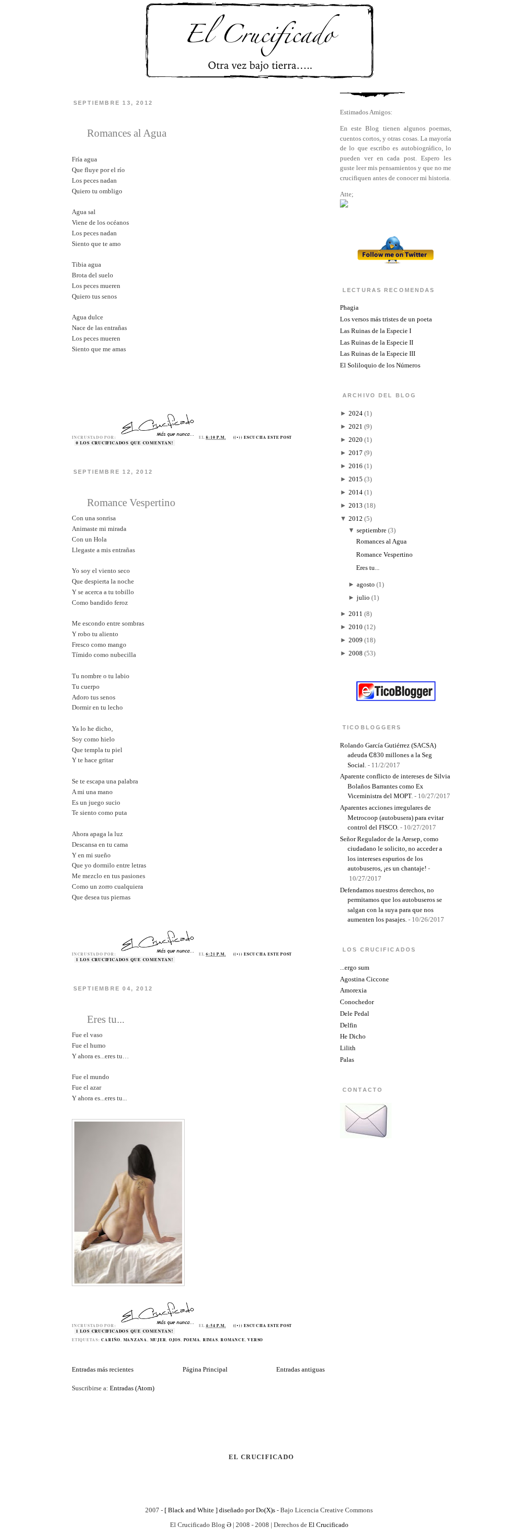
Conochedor (357, 1002)
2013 (356, 505)
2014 (356, 492)
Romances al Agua (126, 133)
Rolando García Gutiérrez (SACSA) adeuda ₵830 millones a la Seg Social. (388, 755)
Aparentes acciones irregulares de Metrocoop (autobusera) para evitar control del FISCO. (392, 817)
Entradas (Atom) (132, 1388)
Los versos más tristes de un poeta (386, 319)
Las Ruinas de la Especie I (375, 331)
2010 (356, 627)
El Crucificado (329, 1524)
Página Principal (205, 1369)
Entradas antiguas (300, 1369)
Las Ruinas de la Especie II (376, 342)
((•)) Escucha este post (262, 437)
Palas (347, 1059)
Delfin (348, 1025)
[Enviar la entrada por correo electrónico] (294, 437)
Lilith (348, 1048)
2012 (356, 518)
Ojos (175, 1340)
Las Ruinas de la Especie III (377, 353)
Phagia (349, 307)
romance (232, 1340)
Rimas (210, 1340)
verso (255, 1340)
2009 (356, 640)
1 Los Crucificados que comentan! (125, 960)
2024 (356, 413)
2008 (356, 653)
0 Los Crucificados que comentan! (125, 443)
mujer (158, 1340)
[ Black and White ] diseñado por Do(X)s (219, 1510)
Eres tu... (105, 1019)
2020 (356, 439)
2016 (356, 466)
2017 (356, 453)
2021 (356, 426)
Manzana (135, 1340)
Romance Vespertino (131, 502)
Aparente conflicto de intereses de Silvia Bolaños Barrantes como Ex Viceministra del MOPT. (395, 786)
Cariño (110, 1340)
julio (363, 597)
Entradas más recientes (103, 1369)
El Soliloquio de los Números (380, 365)
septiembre (371, 530)
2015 (356, 479)
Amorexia (353, 990)
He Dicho (353, 1036)
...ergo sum (354, 967)
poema (192, 1340)
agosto (366, 584)
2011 (356, 613)
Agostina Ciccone (364, 979)
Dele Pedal (354, 1013)
